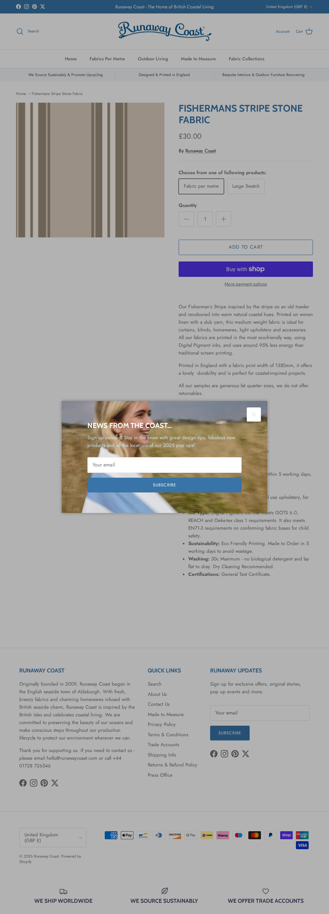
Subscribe (164, 485)
